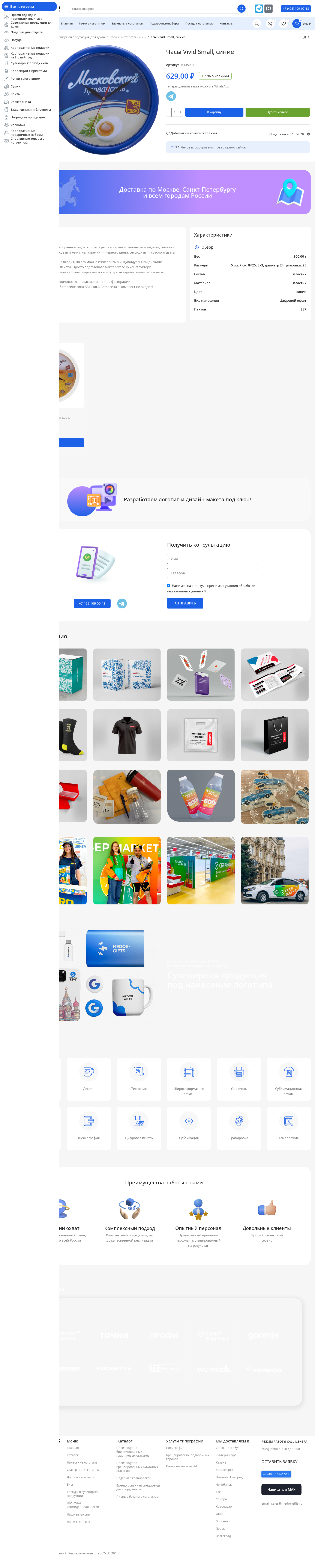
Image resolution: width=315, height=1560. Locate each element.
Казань (221, 1462)
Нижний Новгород (229, 1477)
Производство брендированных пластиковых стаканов (133, 1452)
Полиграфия (175, 1448)
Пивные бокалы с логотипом (137, 1496)
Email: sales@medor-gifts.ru (282, 1503)
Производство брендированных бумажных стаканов (137, 1467)
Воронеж (222, 1521)
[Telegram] (259, 9)
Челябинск (224, 1484)
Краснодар (224, 1506)
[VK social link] (303, 134)
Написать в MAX (281, 1489)
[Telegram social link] (308, 134)
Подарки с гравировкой (133, 1478)
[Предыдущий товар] (300, 37)
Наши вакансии (78, 1514)
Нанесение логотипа (82, 1462)
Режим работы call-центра (284, 1441)
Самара (221, 1499)
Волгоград (223, 1536)
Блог (70, 1484)
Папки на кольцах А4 (181, 1466)
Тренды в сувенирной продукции (83, 1494)
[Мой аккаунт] (257, 23)
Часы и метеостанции (127, 37)
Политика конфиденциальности (83, 1505)
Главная (73, 1448)
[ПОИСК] (241, 9)
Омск (219, 1514)
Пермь (220, 1528)
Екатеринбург (226, 1455)
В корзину (214, 112)
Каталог (72, 1455)
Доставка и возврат (81, 1477)
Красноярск (224, 1470)
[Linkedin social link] (292, 134)
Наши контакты (78, 1522)
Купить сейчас (277, 112)
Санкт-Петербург (228, 1448)
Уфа (219, 1492)
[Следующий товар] (308, 37)
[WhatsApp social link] (297, 134)
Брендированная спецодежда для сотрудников (138, 1487)
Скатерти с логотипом (83, 1470)
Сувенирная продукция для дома (79, 37)
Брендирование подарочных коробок (187, 1457)
